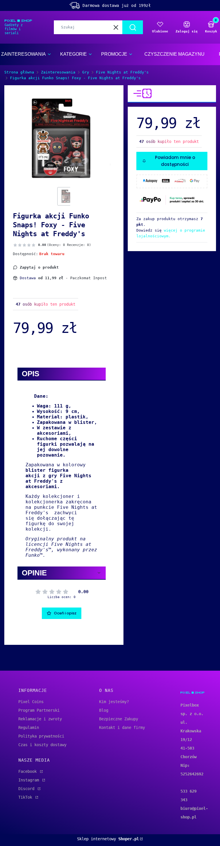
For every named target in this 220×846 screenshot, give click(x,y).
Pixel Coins (31, 701)
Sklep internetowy (108, 839)
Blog (103, 710)
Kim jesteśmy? (114, 701)
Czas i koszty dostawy (42, 744)
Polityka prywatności (41, 736)
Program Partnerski (39, 710)
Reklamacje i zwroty (40, 719)
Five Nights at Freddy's (122, 72)
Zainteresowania (58, 72)
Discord (27, 788)
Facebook (28, 771)
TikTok (26, 797)
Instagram (29, 780)
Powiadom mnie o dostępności (175, 160)
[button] (132, 27)
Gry (85, 72)
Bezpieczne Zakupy (118, 719)
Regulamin (28, 727)
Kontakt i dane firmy (122, 727)
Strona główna (19, 72)
